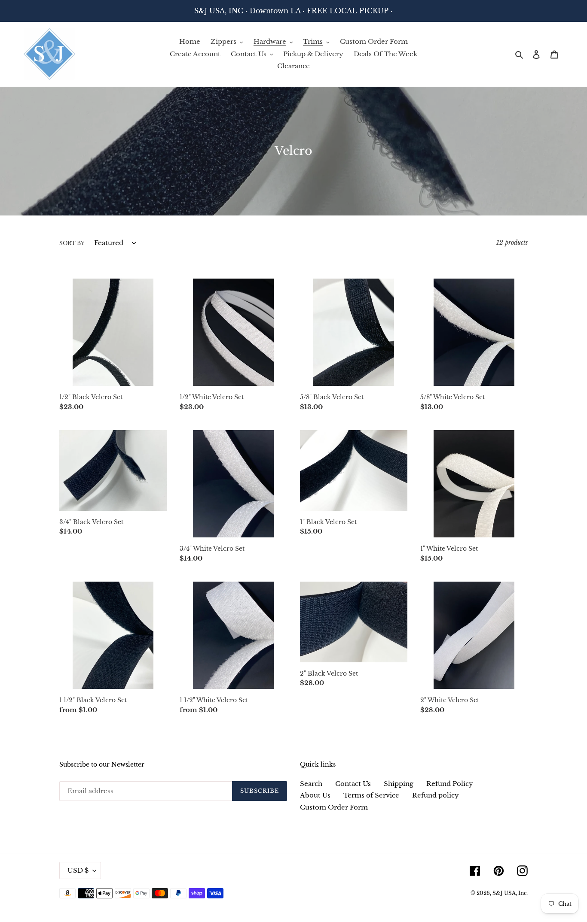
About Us (315, 795)
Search (311, 783)
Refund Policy (449, 783)
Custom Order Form (334, 807)
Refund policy (435, 795)
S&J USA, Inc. (510, 893)
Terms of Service (371, 795)
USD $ (78, 870)
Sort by (72, 243)
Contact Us (353, 783)
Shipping (398, 783)
